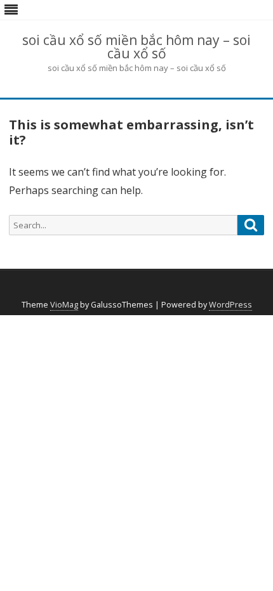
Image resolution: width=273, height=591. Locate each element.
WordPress (230, 304)
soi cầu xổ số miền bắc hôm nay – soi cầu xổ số (136, 47)
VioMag (64, 304)
